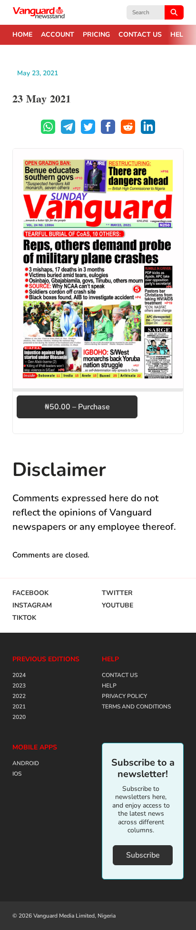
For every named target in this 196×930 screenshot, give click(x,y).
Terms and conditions (136, 706)
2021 (19, 706)
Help (178, 34)
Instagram (32, 605)
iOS (16, 774)
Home (22, 34)
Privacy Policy (124, 696)
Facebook (30, 593)
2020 (19, 717)
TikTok (24, 618)
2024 (19, 675)
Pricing (96, 34)
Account (57, 34)
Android (25, 763)
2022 (19, 696)
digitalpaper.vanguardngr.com (39, 12)
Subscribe (143, 855)
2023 (19, 685)
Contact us (140, 34)
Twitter (117, 593)
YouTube (117, 605)
